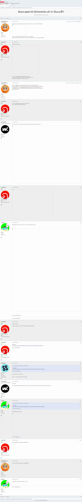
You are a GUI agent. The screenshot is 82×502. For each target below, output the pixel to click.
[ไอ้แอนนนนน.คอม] (1, 59)
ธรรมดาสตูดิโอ (25, 376)
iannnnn (4, 42)
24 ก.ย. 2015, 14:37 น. (15, 460)
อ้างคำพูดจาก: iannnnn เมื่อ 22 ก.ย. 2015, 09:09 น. (21, 365)
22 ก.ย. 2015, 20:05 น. (15, 440)
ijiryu (3, 222)
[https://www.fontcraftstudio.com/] (1, 138)
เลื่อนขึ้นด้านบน (2, 496)
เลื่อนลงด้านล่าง (2, 18)
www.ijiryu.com (17, 318)
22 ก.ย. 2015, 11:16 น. (15, 363)
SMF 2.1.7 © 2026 (38, 500)
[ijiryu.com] (1, 237)
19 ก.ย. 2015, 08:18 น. (15, 82)
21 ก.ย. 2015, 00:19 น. (15, 187)
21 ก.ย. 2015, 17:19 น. (15, 222)
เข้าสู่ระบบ (12, 3)
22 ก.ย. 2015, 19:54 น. (15, 400)
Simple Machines (44, 500)
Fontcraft (4, 122)
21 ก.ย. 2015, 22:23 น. (15, 321)
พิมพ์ (80, 18)
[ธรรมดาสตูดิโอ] (1, 378)
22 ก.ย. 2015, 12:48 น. (15, 381)
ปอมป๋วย (3, 363)
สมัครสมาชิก (17, 3)
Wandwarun (4, 21)
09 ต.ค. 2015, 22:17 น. (15, 479)
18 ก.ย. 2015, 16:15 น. (15, 21)
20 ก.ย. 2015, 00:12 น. (15, 101)
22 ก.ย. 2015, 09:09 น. (15, 342)
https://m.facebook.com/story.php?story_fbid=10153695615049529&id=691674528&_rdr (27, 345)
